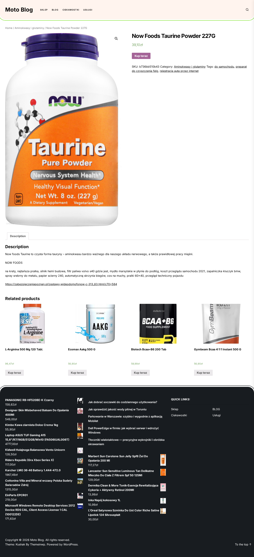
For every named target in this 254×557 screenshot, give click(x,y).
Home (8, 28)
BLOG (55, 9)
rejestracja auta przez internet (179, 71)
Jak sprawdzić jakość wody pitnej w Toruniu (117, 409)
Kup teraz (141, 56)
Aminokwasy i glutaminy (29, 28)
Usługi (87, 9)
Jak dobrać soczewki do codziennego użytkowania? (122, 402)
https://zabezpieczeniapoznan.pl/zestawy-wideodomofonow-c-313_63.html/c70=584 (61, 284)
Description (18, 236)
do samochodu (224, 66)
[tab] (18, 236)
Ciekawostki (71, 9)
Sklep (44, 9)
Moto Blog (19, 9)
